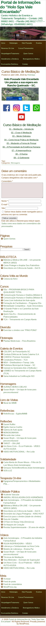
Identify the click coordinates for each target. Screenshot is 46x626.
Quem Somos (28, 53)
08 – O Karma (21, 154)
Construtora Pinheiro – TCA (15, 360)
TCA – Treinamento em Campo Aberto (20, 319)
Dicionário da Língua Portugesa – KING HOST (23, 514)
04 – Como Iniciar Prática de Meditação (21, 140)
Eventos (39, 43)
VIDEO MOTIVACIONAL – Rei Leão (19, 452)
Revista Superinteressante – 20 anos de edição (24, 527)
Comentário (7, 181)
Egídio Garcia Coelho (12, 427)
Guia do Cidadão (10, 519)
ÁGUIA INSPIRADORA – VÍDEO (17, 544)
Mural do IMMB (10, 403)
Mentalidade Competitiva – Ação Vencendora (23, 306)
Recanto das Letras (11, 435)
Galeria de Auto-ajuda (12, 430)
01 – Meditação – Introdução (21, 129)
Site (3, 208)
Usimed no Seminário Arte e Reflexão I (20, 368)
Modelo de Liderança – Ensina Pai (18, 549)
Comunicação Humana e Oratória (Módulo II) (22, 298)
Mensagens (15, 163)
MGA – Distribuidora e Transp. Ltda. (18, 362)
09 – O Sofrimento (21, 158)
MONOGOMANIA (11, 433)
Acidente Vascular (11, 495)
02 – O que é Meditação (21, 133)
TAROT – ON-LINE (11, 443)
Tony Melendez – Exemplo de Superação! (21, 560)
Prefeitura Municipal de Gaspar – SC (19, 365)
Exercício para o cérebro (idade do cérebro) (22, 516)
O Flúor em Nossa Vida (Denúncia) (18, 522)
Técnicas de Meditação (13, 557)
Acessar (7, 579)
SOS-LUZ (7, 471)
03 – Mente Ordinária (21, 136)
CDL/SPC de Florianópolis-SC (16, 352)
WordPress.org (9, 587)
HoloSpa (31, 75)
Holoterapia (13, 43)
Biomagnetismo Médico (31, 59)
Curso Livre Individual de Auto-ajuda (19, 300)
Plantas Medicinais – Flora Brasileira (19, 341)
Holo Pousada (27, 43)
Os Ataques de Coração (13, 525)
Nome (4, 201)
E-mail (4, 204)
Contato (25, 64)
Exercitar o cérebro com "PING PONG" (20, 330)
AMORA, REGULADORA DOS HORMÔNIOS (23, 497)
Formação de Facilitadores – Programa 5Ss (22, 303)
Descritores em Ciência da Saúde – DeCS (21, 268)
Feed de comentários (12, 584)
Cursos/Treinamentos (25, 48)
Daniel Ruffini (9, 424)
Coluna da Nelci (10, 279)
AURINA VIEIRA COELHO (15, 387)
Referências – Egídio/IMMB (15, 414)
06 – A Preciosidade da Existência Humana (21, 147)
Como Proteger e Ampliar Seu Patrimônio (21, 265)
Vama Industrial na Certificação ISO (18, 376)
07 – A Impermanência (21, 150)
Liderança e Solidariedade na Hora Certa (21, 546)
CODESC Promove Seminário (16, 357)
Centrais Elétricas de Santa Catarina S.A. (21, 354)
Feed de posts (9, 582)
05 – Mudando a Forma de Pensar (21, 143)
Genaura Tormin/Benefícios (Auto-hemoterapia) (23, 468)
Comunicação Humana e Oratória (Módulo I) (22, 295)
